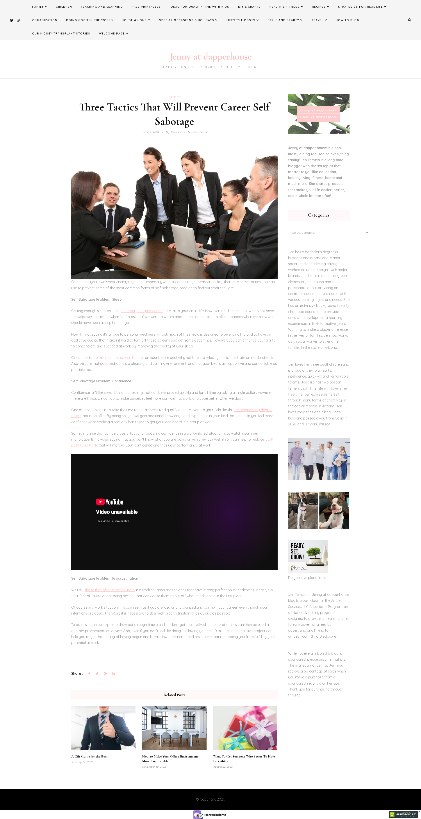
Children (64, 6)
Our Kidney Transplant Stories (61, 33)
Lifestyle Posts (241, 20)
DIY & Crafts (249, 6)
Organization (44, 20)
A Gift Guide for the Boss (89, 756)
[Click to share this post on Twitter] (96, 673)
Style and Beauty (283, 20)
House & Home (134, 20)
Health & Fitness (284, 6)
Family (38, 6)
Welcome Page (112, 33)
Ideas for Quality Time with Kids (199, 6)
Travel (318, 20)
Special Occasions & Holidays (186, 20)
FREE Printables (146, 6)
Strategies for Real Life (360, 6)
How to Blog (347, 20)
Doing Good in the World (89, 20)
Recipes (319, 6)
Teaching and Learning (102, 6)
